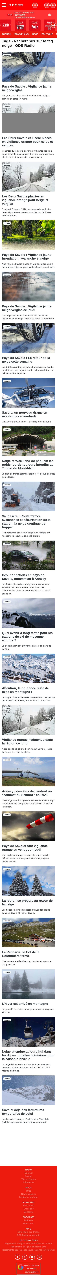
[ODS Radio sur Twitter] (24, 1257)
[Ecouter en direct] (53, 5)
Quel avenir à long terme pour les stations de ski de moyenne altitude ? (27, 636)
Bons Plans (21, 34)
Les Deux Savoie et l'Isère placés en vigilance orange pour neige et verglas (27, 141)
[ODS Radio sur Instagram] (39, 1257)
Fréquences (28, 1182)
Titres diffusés (28, 1179)
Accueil (6, 34)
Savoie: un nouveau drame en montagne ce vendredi (24, 414)
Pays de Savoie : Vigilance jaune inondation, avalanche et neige (26, 256)
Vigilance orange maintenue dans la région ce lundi (27, 741)
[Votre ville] (35, 5)
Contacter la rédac (28, 1197)
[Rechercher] (47, 5)
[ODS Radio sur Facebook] (17, 1257)
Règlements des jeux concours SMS (28, 1246)
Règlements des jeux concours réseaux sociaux (28, 1243)
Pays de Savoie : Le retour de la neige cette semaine (26, 359)
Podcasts (28, 1220)
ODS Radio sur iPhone (28, 1232)
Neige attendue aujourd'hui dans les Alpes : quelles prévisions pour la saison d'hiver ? (28, 1055)
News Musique (28, 1194)
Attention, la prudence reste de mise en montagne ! (25, 690)
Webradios (28, 1223)
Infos (35, 34)
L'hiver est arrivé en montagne (25, 1003)
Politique (47, 34)
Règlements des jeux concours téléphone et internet (28, 1250)
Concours (28, 1212)
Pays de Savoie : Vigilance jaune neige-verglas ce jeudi (26, 308)
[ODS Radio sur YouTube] (32, 1257)
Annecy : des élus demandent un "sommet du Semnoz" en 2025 (27, 793)
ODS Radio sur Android (28, 1235)
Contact (29, 1173)
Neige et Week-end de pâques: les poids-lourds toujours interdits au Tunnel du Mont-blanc (27, 464)
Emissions (29, 1208)
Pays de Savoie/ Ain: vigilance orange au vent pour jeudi (25, 847)
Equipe (28, 1176)
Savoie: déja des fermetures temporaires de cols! (23, 1111)
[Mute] (50, 15)
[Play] (3, 23)
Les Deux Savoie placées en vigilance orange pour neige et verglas (25, 200)
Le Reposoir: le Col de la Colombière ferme (20, 954)
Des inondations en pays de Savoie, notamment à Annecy (24, 576)
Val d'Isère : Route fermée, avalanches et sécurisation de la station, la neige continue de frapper (26, 521)
